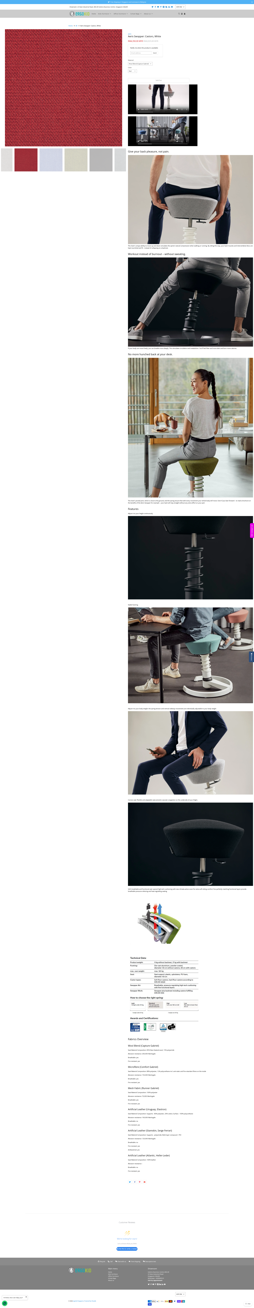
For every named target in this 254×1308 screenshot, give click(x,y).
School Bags (135, 14)
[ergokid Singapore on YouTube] (158, 7)
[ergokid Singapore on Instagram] (164, 7)
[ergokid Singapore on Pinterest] (161, 7)
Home (94, 14)
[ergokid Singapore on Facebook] (155, 7)
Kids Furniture (103, 14)
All (76, 26)
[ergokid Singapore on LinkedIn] (169, 7)
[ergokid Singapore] (79, 13)
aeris (129, 34)
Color (130, 67)
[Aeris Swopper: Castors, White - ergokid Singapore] (63, 87)
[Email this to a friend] (144, 1182)
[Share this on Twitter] (130, 1182)
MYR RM (179, 7)
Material (131, 60)
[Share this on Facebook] (135, 1182)
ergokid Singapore (78, 1301)
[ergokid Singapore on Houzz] (166, 7)
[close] (252, 2)
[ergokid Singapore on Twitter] (152, 7)
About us (147, 14)
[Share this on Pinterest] (140, 1182)
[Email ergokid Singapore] (172, 7)
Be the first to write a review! (127, 1249)
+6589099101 (159, 1278)
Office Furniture (120, 14)
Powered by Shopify (90, 1301)
